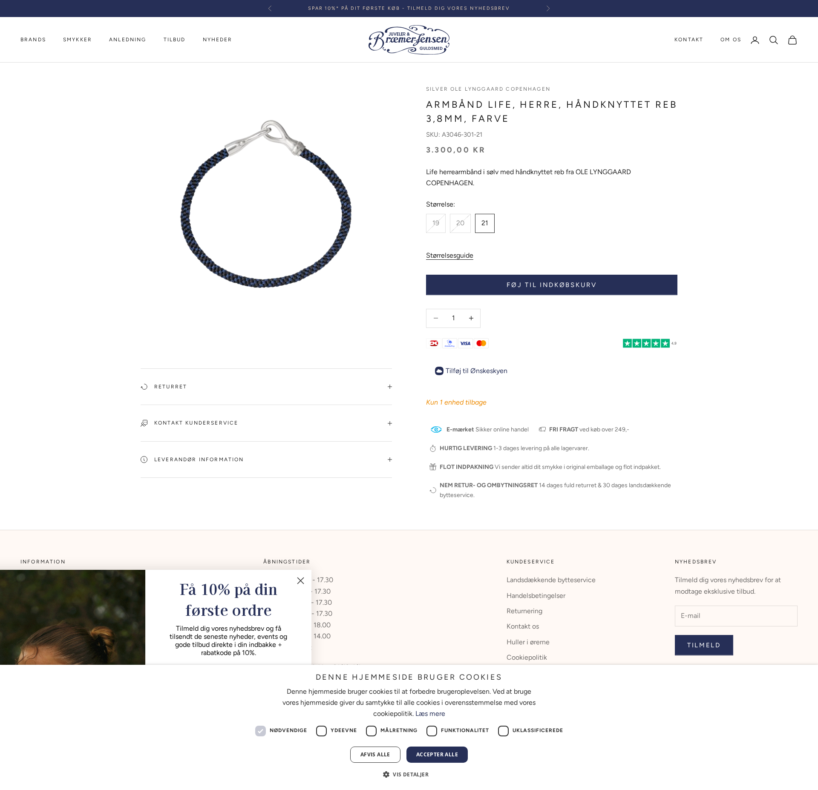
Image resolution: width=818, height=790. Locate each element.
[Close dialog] (330, 580)
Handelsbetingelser (536, 596)
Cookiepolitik (527, 657)
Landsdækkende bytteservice (551, 580)
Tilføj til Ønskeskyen (476, 371)
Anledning (127, 40)
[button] (409, 774)
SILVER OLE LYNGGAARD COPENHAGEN (488, 89)
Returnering (524, 611)
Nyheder (218, 40)
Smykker (77, 40)
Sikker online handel (487, 429)
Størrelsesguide (449, 255)
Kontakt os (523, 626)
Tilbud (175, 40)
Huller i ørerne (528, 642)
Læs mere (430, 714)
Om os (730, 40)
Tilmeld (704, 645)
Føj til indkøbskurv (551, 285)
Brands (33, 40)
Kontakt (688, 40)
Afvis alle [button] (375, 754)
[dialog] (409, 727)
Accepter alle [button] (437, 754)
